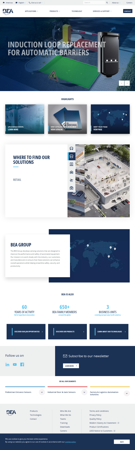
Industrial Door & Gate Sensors (62, 392)
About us (115, 3)
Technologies (36, 415)
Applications (30, 11)
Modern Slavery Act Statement (103, 423)
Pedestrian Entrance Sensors (18, 392)
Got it (122, 442)
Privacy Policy (95, 415)
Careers (129, 3)
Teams (63, 419)
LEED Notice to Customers (101, 431)
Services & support (101, 11)
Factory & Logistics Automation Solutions (104, 393)
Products (54, 11)
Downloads (65, 427)
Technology (77, 11)
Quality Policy (95, 419)
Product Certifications (99, 427)
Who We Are (65, 411)
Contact (127, 11)
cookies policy (70, 442)
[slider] (67, 54)
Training (64, 423)
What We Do (65, 415)
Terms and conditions (99, 411)
